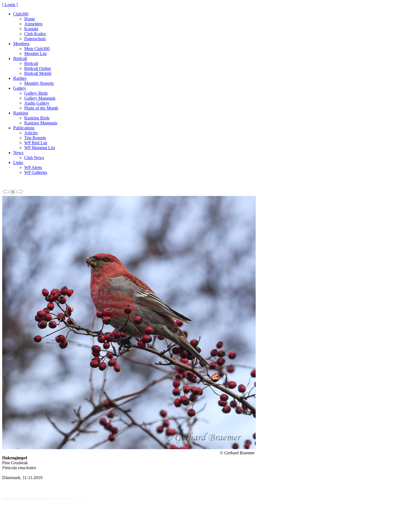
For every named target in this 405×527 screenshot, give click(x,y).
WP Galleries (35, 172)
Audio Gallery (36, 103)
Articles (31, 132)
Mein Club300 (37, 48)
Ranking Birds (37, 118)
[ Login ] (10, 4)
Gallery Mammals (39, 98)
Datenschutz (35, 38)
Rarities (19, 78)
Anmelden (33, 23)
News (18, 152)
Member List (35, 53)
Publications (23, 127)
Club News (34, 157)
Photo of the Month (41, 108)
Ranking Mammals (40, 123)
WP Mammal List (39, 147)
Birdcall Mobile (38, 73)
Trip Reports (35, 137)
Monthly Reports (39, 83)
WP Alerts (33, 167)
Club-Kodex (35, 33)
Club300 (20, 14)
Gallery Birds (36, 93)
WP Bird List (35, 142)
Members (21, 43)
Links (18, 162)
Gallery (19, 88)
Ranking (20, 113)
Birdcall (20, 58)
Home (29, 19)
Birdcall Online (37, 68)
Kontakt (31, 28)
